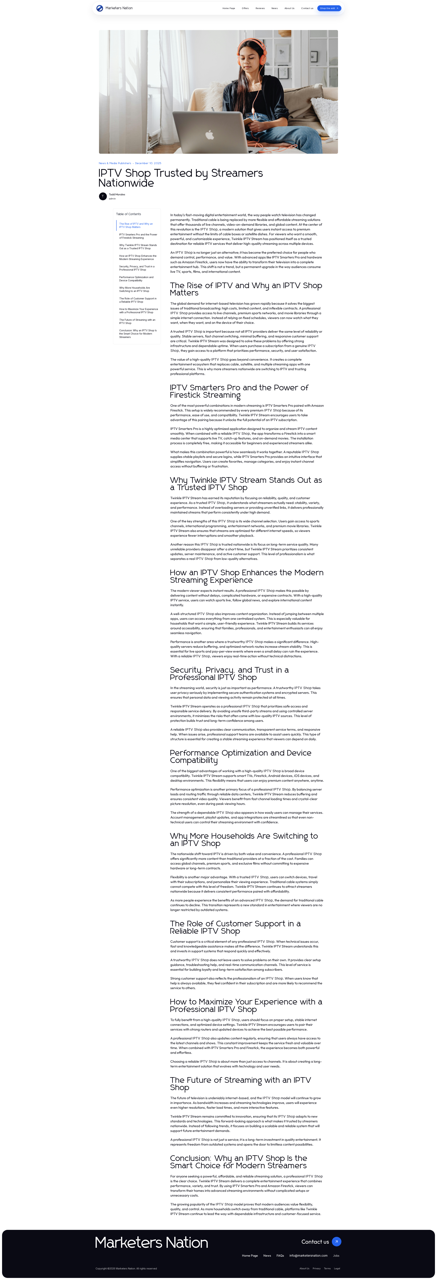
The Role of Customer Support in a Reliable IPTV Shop (138, 300)
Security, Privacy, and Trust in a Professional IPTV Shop (136, 268)
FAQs (280, 1255)
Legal (337, 1268)
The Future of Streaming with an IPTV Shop (137, 321)
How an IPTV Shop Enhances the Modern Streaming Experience (138, 257)
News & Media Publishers (115, 163)
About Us (304, 1268)
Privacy (317, 1268)
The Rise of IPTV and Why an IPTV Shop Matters (136, 225)
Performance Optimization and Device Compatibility (136, 279)
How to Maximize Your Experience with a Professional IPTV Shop (138, 311)
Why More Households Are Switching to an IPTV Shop (134, 289)
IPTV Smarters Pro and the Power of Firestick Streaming (138, 236)
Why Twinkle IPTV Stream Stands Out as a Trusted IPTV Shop (138, 247)
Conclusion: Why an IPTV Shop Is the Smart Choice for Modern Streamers (138, 333)
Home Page (250, 1255)
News (267, 1255)
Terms (327, 1268)
